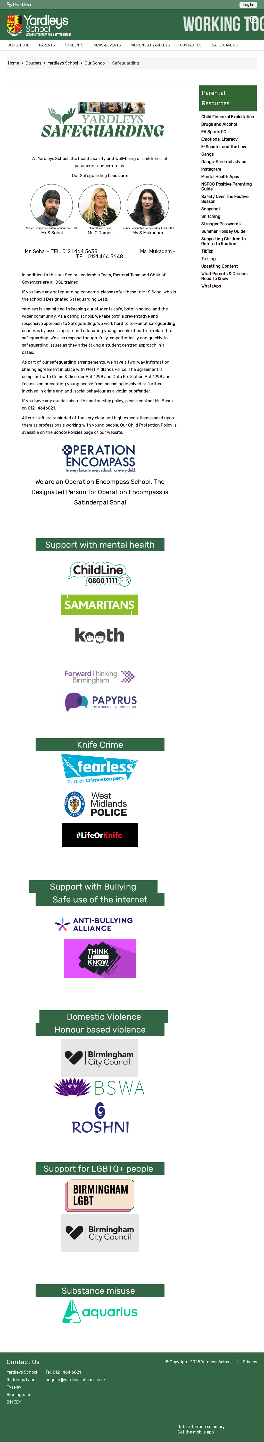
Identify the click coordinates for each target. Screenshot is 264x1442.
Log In (248, 5)
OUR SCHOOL (18, 45)
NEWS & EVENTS (107, 45)
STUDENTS (74, 45)
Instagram (211, 169)
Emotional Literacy (219, 139)
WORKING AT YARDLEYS (150, 45)
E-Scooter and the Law (223, 146)
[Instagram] (252, 20)
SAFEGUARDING (225, 45)
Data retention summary (201, 1426)
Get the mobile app (195, 1432)
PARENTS (47, 45)
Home (13, 63)
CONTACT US (191, 45)
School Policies (68, 432)
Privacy (250, 1361)
